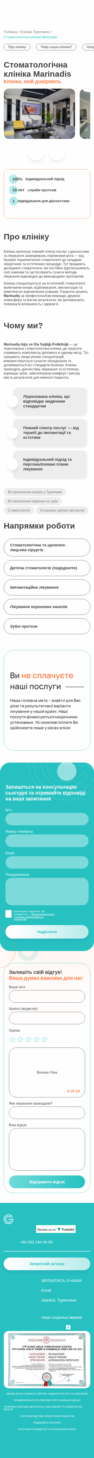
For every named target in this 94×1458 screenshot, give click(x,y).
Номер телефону (19, 831)
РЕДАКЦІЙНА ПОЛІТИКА (47, 1422)
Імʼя (8, 810)
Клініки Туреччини (35, 32)
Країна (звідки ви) (23, 1008)
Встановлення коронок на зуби (33, 501)
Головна (10, 32)
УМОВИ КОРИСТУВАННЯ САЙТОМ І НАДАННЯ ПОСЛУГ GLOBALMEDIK (47, 1393)
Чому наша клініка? (56, 47)
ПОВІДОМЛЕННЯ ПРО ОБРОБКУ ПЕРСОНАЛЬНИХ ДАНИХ (47, 1400)
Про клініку (17, 47)
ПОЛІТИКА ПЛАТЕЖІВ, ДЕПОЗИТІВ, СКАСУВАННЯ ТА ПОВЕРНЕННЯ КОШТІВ (43, 1408)
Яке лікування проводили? (30, 1103)
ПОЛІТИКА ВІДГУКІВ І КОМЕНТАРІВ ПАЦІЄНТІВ (47, 1416)
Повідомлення (17, 874)
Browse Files (47, 1072)
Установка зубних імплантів (62, 510)
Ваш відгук (17, 1125)
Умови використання (42, 914)
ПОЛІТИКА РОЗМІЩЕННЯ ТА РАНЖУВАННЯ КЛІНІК (47, 1429)
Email (9, 853)
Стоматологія (19, 510)
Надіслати (47, 931)
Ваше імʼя (17, 987)
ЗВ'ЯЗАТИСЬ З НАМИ (61, 1280)
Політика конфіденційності (29, 917)
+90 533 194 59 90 (36, 1242)
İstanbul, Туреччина (58, 1300)
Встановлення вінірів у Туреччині (35, 492)
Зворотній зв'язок (47, 1263)
